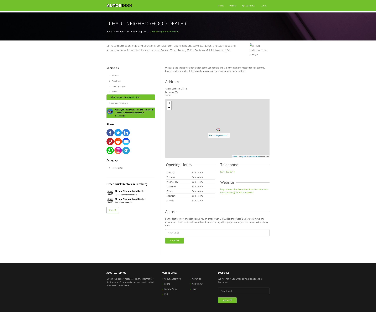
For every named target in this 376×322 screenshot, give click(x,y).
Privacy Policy (170, 289)
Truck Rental (116, 168)
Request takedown (119, 103)
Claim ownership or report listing (125, 97)
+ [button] (169, 103)
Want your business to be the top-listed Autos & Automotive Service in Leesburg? (134, 112)
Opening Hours (118, 86)
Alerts (114, 91)
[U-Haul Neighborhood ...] (218, 129)
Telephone (116, 81)
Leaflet (235, 156)
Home (221, 5)
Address (115, 75)
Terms (167, 283)
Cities (233, 5)
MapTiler (243, 156)
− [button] (169, 107)
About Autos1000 (172, 278)
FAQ (166, 294)
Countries (249, 5)
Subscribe (174, 240)
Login (264, 5)
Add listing (197, 283)
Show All (112, 210)
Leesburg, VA (139, 31)
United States (122, 31)
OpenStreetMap (254, 156)
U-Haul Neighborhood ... (219, 135)
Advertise (196, 278)
